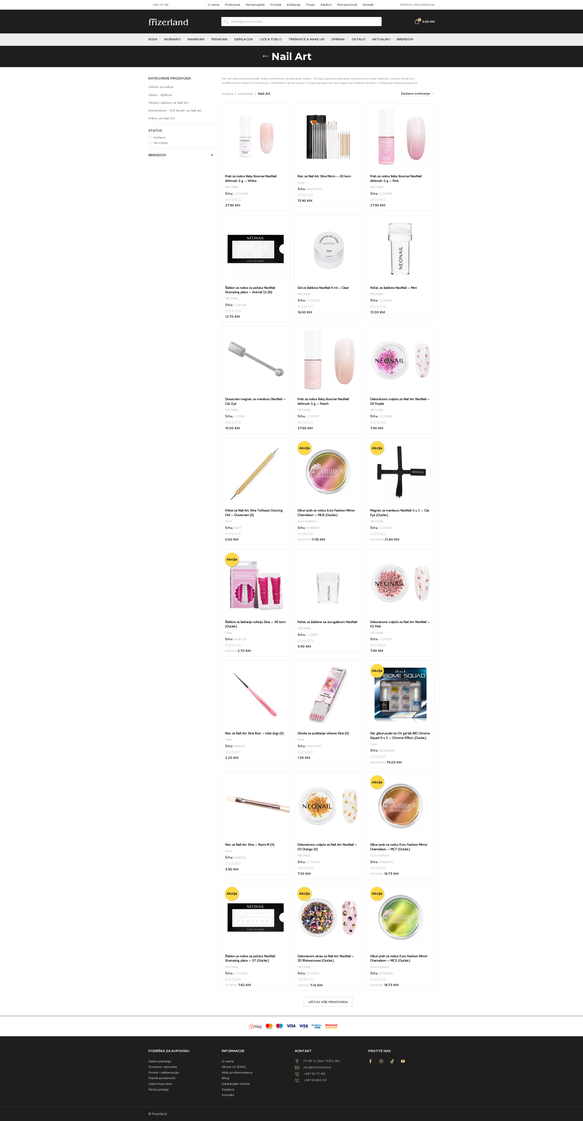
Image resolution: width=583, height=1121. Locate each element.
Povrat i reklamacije (163, 1072)
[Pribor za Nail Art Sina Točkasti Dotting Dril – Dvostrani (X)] (256, 472)
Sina (301, 182)
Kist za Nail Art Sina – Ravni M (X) (249, 845)
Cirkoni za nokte (160, 87)
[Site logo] (168, 21)
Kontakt (228, 1095)
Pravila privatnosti (161, 1078)
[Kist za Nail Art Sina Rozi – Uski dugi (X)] (256, 695)
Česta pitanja (158, 1089)
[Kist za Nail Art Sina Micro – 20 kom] (328, 138)
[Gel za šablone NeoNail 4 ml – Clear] (328, 249)
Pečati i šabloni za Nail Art (168, 102)
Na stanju (160, 143)
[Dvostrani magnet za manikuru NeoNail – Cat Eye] (256, 360)
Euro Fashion (307, 521)
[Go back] (265, 56)
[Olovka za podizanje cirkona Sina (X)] (328, 695)
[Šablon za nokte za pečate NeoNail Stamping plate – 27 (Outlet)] (256, 917)
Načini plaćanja (159, 1061)
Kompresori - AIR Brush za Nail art (175, 110)
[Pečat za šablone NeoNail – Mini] (401, 249)
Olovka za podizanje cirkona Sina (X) (323, 733)
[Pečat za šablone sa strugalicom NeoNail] (328, 583)
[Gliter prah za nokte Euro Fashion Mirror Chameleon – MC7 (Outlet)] (401, 806)
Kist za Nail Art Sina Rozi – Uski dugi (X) (254, 733)
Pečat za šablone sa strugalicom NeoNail (327, 622)
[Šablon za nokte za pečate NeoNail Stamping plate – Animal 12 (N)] (256, 249)
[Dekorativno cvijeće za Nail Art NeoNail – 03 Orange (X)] (328, 806)
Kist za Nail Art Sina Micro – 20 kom (324, 176)
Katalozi (228, 1089)
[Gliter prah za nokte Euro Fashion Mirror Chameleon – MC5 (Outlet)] (401, 917)
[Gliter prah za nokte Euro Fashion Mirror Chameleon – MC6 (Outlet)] (328, 472)
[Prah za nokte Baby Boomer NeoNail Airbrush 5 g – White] (256, 138)
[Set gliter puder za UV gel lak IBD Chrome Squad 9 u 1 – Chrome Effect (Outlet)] (401, 695)
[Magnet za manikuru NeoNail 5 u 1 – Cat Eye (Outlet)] (401, 472)
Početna (227, 94)
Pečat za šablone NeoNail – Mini (393, 288)
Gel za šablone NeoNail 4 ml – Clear (323, 288)
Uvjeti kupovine (160, 1083)
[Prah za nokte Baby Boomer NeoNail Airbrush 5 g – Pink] (401, 138)
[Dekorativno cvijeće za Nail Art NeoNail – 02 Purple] (401, 360)
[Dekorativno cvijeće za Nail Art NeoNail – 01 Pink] (401, 583)
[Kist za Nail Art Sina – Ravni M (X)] (256, 806)
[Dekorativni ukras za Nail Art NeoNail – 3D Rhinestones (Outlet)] (328, 917)
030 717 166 (160, 4)
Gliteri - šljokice (160, 95)
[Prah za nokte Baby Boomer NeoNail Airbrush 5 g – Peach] (328, 360)
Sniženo (159, 137)
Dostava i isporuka (162, 1067)
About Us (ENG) (234, 1067)
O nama (228, 1061)
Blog (225, 1078)
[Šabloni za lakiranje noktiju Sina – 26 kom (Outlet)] (256, 583)
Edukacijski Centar (236, 1083)
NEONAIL (232, 187)
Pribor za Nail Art (161, 118)
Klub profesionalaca (237, 1072)
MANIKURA (245, 94)
